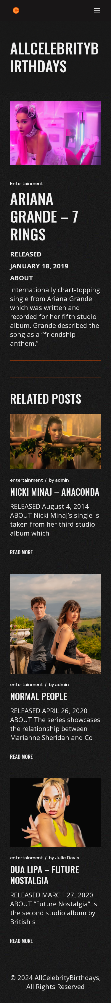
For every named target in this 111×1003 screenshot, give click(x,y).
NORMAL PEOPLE (38, 696)
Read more (21, 552)
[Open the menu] (97, 10)
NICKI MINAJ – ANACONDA (54, 491)
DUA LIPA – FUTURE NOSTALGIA (44, 875)
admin (59, 480)
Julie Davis (64, 858)
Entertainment (26, 184)
